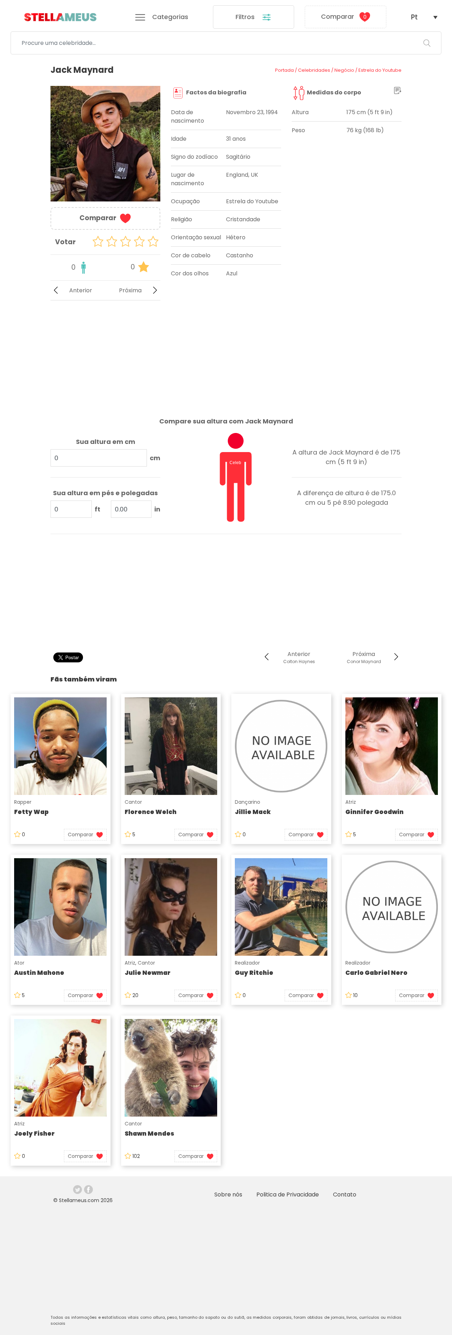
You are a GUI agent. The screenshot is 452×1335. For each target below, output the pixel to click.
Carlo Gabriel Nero (376, 972)
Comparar (344, 16)
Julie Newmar (148, 972)
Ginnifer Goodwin (374, 812)
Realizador (247, 962)
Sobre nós (228, 1194)
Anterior (80, 290)
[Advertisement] (105, 353)
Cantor (133, 802)
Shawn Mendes (149, 1133)
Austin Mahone (39, 972)
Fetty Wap (31, 812)
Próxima (130, 290)
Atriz (350, 802)
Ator (19, 962)
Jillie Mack (253, 812)
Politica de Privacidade (287, 1194)
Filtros (246, 16)
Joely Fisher (34, 1133)
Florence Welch (151, 812)
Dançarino (247, 802)
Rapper (22, 802)
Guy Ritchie (254, 972)
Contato (344, 1194)
